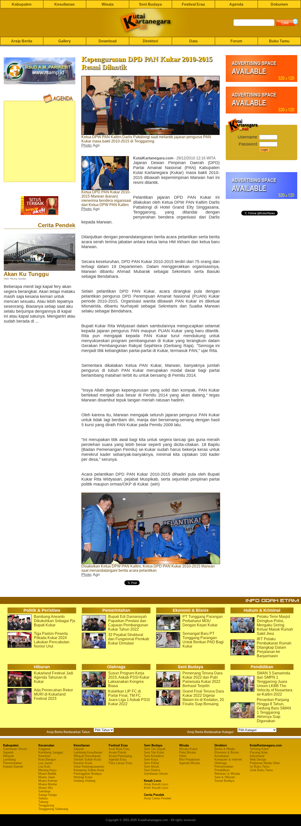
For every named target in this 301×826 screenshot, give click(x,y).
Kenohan (44, 756)
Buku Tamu (279, 41)
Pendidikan (222, 770)
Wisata (108, 4)
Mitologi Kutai (83, 777)
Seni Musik (151, 766)
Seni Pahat (151, 763)
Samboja (44, 791)
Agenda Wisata (189, 763)
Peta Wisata (187, 752)
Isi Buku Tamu (259, 766)
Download (108, 41)
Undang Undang (84, 780)
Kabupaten (22, 4)
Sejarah (8, 752)
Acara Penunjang (120, 756)
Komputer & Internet (228, 759)
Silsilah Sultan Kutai (87, 759)
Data (193, 41)
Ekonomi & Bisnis (226, 752)
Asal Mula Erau (119, 749)
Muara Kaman (47, 780)
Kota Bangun (47, 759)
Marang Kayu (47, 770)
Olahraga (220, 763)
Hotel (182, 756)
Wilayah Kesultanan (87, 756)
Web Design (258, 759)
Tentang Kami (259, 749)
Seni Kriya (151, 759)
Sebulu (43, 798)
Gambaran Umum (15, 749)
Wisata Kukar (188, 749)
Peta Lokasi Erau (120, 763)
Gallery (64, 41)
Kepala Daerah (13, 766)
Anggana (44, 749)
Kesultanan (64, 4)
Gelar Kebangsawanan (89, 766)
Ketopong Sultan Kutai (89, 770)
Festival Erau (193, 4)
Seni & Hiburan (224, 777)
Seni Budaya (150, 4)
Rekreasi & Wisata (227, 773)
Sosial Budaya (224, 780)
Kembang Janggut (50, 752)
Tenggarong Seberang (53, 809)
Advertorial (257, 756)
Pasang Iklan (259, 752)
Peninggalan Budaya (88, 773)
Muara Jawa (46, 777)
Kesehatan (221, 756)
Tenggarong (46, 805)
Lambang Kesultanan (88, 752)
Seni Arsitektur (154, 756)
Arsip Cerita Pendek (157, 798)
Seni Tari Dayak (155, 749)
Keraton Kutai (83, 763)
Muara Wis (45, 788)
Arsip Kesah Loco (156, 784)
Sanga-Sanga (47, 795)
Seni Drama (152, 770)
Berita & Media (224, 749)
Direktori (150, 41)
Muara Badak (47, 773)
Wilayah (8, 756)
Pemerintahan (12, 763)
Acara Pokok (117, 752)
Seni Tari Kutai (154, 752)
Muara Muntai (47, 784)
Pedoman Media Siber (265, 763)
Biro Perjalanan (189, 759)
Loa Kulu (44, 766)
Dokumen (279, 4)
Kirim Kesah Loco (156, 788)
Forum (236, 41)
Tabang (43, 802)
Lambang (9, 759)
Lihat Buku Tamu (261, 770)
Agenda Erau (117, 759)
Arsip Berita (21, 41)
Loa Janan (45, 763)
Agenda (236, 4)
